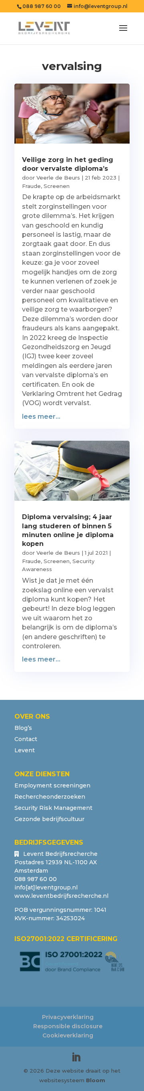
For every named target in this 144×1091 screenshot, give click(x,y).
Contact (25, 739)
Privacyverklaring (68, 1017)
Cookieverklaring (67, 1035)
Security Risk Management (53, 807)
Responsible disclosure (67, 1026)
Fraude (31, 186)
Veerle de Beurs (58, 177)
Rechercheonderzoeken (49, 796)
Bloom (95, 1080)
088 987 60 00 (41, 6)
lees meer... (41, 416)
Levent (24, 750)
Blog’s (23, 727)
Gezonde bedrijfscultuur (49, 819)
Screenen (57, 186)
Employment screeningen (52, 785)
